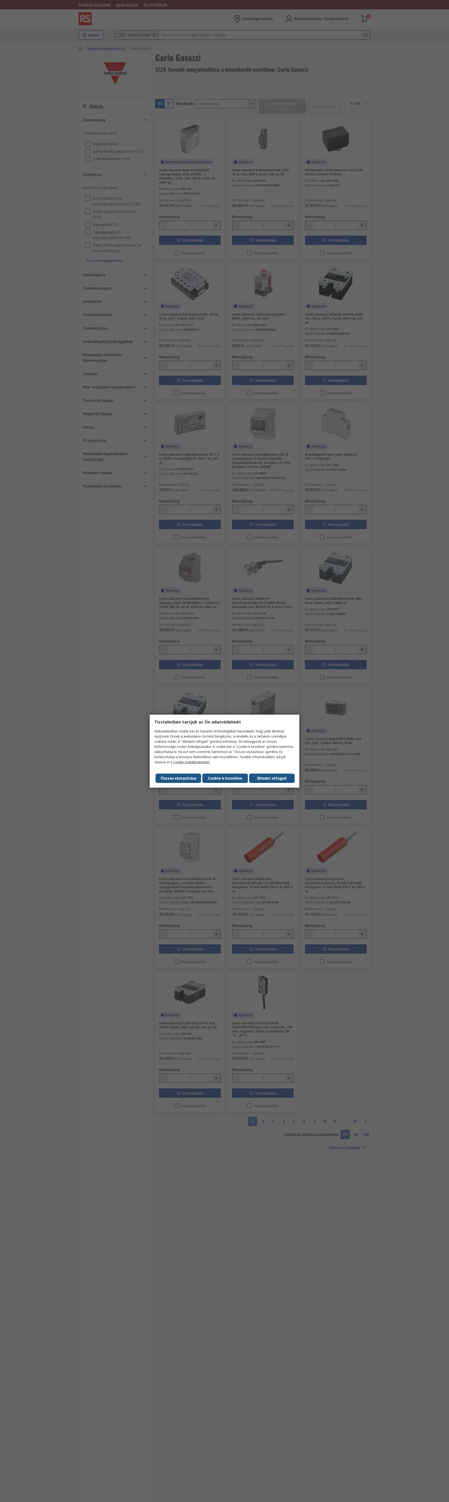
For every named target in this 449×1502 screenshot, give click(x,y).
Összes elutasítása (178, 778)
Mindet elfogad (271, 778)
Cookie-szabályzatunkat (191, 762)
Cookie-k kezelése (225, 778)
